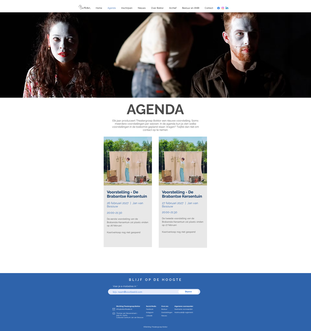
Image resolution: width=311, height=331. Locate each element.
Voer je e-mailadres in (124, 286)
